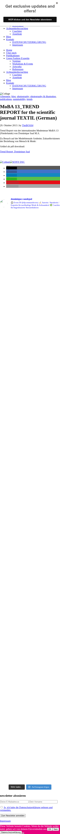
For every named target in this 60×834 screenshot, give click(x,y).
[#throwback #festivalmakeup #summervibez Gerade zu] (30, 627)
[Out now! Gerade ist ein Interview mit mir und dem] (30, 229)
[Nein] (23, 833)
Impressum (5, 821)
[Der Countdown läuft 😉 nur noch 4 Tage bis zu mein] (30, 746)
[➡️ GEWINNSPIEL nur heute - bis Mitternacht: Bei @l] (30, 606)
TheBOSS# (27, 125)
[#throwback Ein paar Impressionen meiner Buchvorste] (30, 662)
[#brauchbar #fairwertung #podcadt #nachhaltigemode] (30, 426)
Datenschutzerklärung (11, 832)
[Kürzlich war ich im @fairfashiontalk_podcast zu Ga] (30, 574)
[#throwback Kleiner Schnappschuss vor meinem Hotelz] (30, 462)
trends (29, 99)
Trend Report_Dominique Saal (15, 151)
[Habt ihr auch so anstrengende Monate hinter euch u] (30, 405)
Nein (56, 829)
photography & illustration (43, 96)
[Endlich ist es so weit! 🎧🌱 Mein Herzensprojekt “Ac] (30, 278)
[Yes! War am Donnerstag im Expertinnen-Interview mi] (30, 364)
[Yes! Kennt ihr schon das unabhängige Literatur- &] (30, 488)
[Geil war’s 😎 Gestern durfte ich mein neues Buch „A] (30, 531)
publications (6, 99)
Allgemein (5, 96)
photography (23, 96)
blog (13, 96)
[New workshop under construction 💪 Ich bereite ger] (30, 325)
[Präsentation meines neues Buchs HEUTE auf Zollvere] (30, 699)
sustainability (19, 99)
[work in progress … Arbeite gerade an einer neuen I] (30, 441)
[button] (11, 168)
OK (49, 829)
